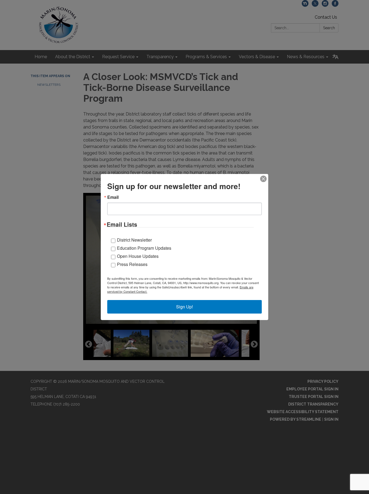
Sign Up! (184, 307)
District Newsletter (134, 240)
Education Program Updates (144, 248)
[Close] (263, 179)
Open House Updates (138, 256)
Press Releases (132, 264)
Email (113, 197)
